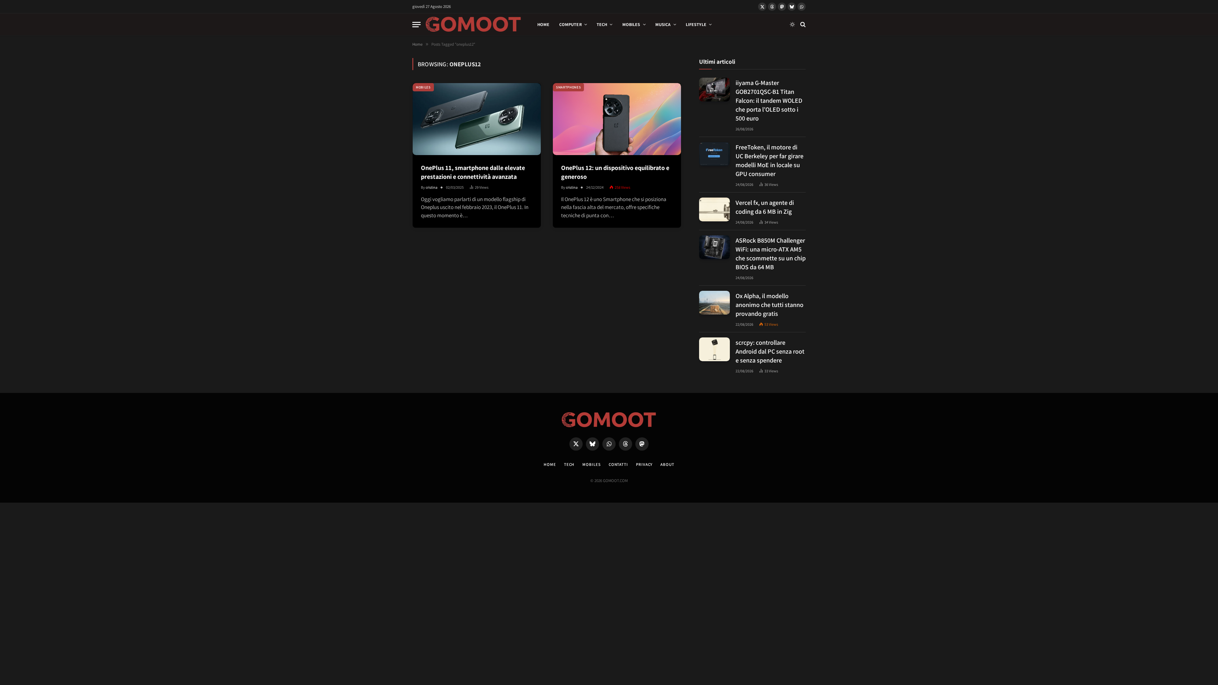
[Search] (802, 24)
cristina (431, 187)
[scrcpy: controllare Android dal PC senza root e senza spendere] (714, 349)
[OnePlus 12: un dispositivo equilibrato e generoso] (617, 119)
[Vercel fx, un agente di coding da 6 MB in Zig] (714, 209)
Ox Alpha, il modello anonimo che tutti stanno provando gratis (769, 305)
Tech (602, 24)
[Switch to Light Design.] (792, 24)
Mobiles (631, 24)
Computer (570, 24)
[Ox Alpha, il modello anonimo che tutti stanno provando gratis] (714, 303)
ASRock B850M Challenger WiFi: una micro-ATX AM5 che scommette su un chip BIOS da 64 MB (771, 253)
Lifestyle (696, 24)
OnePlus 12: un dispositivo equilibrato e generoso (615, 172)
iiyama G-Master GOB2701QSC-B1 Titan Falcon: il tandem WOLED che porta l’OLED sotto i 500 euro (769, 100)
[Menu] (416, 24)
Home (543, 24)
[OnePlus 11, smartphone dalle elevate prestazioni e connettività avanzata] (477, 119)
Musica (663, 24)
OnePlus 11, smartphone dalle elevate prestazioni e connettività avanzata (473, 172)
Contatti (618, 464)
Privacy (644, 464)
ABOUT (667, 464)
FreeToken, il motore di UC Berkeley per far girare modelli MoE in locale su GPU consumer (769, 160)
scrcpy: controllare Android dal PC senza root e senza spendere (770, 351)
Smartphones (568, 87)
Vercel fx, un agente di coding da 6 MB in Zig (765, 207)
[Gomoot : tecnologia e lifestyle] (473, 24)
